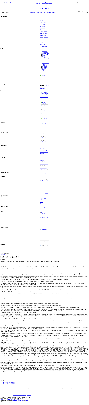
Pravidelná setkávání (44, 164)
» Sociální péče (45, 55)
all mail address (3, 1)
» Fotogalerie (44, 59)
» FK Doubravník (45, 63)
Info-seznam (54, 12)
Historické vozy (43, 168)
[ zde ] (47, 241)
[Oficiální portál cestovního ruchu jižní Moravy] (44, 108)
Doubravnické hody (44, 134)
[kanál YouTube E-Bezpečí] (44, 81)
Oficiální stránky (44, 8)
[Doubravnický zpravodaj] (44, 191)
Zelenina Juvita (43, 147)
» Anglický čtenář (45, 58)
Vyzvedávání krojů (44, 152)
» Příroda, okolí (45, 52)
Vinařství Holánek (43, 150)
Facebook (49, 12)
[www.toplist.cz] (44, 130)
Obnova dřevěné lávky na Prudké (43, 208)
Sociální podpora (43, 203)
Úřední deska (42, 24)
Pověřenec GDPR (43, 46)
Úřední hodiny (43, 22)
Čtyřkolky (42, 160)
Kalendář (44, 12)
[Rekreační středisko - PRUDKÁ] (44, 100)
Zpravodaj (42, 38)
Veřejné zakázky (43, 35)
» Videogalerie (45, 60)
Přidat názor (18, 395)
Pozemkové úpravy (44, 173)
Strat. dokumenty (43, 33)
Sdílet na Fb (29, 395)
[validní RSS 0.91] (13, 399)
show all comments (23, 1)
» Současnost (44, 51)
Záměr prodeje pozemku (43, 142)
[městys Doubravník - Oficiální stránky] (7, 9)
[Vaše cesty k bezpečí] (44, 116)
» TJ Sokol (44, 62)
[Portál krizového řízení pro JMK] (44, 119)
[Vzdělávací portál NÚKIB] (44, 77)
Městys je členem (43, 44)
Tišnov (47, 85)
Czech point (42, 28)
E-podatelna (42, 26)
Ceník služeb (42, 40)
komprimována (7, 401)
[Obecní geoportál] (44, 225)
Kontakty (42, 20)
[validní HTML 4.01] (2, 399)
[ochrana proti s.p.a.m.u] (18, 399)
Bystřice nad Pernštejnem (42, 88)
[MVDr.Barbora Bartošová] (44, 104)
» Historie (44, 50)
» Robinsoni (44, 66)
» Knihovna (44, 67)
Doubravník (44, 3)
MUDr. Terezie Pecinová (43, 154)
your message (9, 1)
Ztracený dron (43, 148)
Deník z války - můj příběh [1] (9, 382)
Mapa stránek (39, 12)
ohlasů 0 (14, 395)
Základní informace (44, 18)
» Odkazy (44, 70)
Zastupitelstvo (42, 29)
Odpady (41, 42)
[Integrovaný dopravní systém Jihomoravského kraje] (44, 94)
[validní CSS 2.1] (8, 399)
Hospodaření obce (43, 31)
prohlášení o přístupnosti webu (6, 402)
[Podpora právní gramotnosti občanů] (44, 112)
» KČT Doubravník (44, 65)
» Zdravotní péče (45, 54)
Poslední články (33, 12)
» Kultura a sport (45, 53)
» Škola (43, 56)
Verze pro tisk (23, 395)
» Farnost (44, 57)
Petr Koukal (2, 254)
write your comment (16, 1)
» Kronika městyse (44, 69)
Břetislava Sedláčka (44, 96)
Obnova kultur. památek (43, 199)
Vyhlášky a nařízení (44, 37)
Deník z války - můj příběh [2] (9, 383)
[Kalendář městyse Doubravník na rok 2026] (44, 240)
